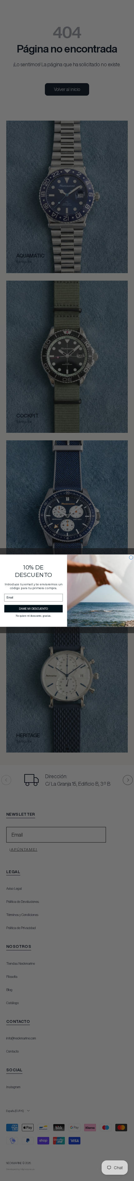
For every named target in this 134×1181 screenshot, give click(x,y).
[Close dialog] (131, 557)
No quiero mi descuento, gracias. (33, 615)
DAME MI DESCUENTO (33, 608)
